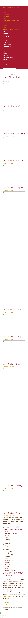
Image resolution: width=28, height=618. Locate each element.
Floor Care (5, 55)
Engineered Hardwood (11, 533)
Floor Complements (8, 57)
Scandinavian (9, 554)
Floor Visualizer (6, 37)
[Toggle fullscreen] (3, 615)
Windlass (5, 25)
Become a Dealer (7, 46)
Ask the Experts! (7, 596)
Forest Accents (6, 23)
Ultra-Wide (8, 556)
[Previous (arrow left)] (0, 617)
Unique (7, 558)
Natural (7, 543)
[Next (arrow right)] (2, 617)
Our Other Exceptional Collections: (11, 20)
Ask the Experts (7, 44)
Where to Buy (6, 35)
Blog (4, 48)
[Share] (2, 615)
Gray (6, 541)
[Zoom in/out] (5, 615)
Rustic (7, 549)
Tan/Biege (8, 545)
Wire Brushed (9, 562)
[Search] (17, 527)
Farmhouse (8, 551)
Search (4, 525)
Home (4, 74)
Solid (4, 31)
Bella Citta (5, 22)
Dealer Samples (7, 49)
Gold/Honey (8, 539)
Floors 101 (5, 53)
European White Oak (10, 570)
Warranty (5, 64)
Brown (7, 537)
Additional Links (7, 42)
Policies (5, 61)
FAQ (4, 51)
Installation (5, 59)
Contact (5, 40)
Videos (4, 38)
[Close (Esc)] (0, 615)
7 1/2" (7, 566)
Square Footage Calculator (9, 63)
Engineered (5, 33)
